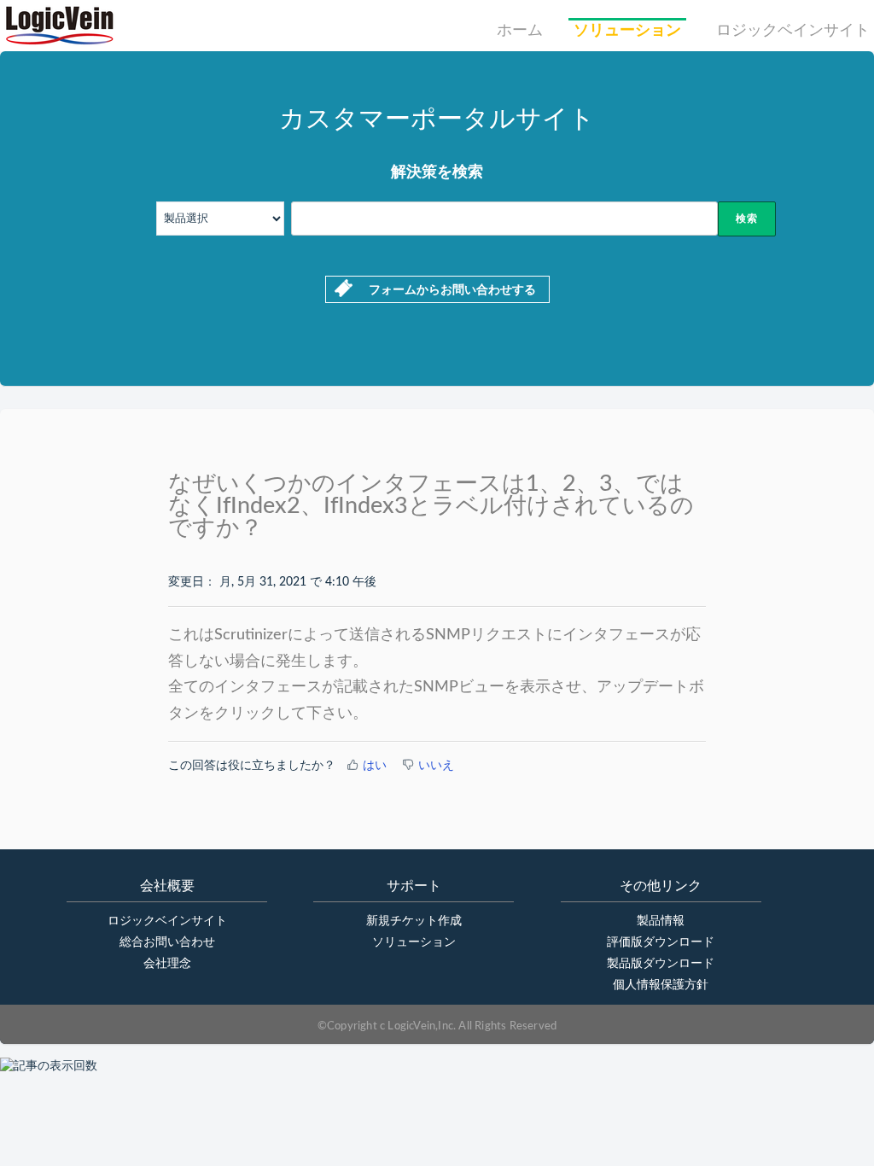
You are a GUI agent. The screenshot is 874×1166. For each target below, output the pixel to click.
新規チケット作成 (414, 921)
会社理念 (167, 964)
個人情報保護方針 (660, 985)
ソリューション (627, 30)
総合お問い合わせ (167, 942)
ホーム (520, 30)
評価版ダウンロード (660, 942)
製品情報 (661, 921)
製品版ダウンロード (660, 964)
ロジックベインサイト (793, 30)
